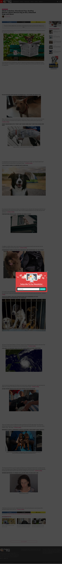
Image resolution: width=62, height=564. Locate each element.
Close (47, 272)
